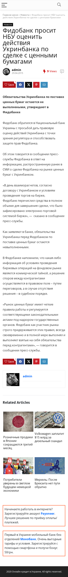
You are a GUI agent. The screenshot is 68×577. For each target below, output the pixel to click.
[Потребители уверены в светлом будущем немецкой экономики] (18, 465)
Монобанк (28, 539)
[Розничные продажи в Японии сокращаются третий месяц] (18, 421)
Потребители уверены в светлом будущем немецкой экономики (17, 485)
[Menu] (4, 5)
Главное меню (10, 14)
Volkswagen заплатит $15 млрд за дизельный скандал (49, 437)
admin (16, 70)
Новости (25, 14)
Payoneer (47, 514)
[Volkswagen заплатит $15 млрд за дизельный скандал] (50, 420)
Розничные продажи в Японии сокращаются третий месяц (18, 442)
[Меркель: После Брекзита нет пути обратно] (50, 465)
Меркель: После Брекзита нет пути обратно (47, 483)
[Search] (59, 5)
